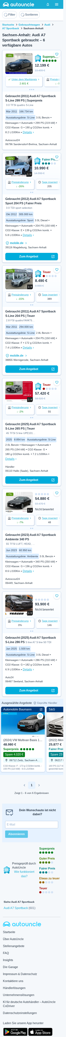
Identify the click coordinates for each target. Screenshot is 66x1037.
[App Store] (40, 1031)
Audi (47, 24)
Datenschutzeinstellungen (20, 1013)
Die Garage (10, 967)
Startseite (8, 24)
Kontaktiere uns (13, 981)
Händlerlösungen (14, 988)
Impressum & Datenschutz (20, 974)
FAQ (6, 953)
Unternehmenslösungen (18, 995)
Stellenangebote (13, 946)
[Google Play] (15, 1031)
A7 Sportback (10, 28)
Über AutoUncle (13, 939)
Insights (8, 960)
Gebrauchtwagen (29, 24)
